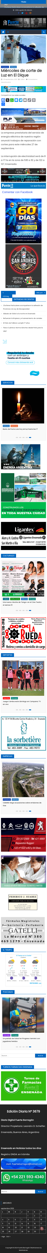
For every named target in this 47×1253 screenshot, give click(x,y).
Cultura (6, 599)
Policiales (7, 1035)
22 (28, 1227)
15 (28, 1223)
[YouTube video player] (14, 292)
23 (35, 1227)
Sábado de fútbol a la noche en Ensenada (19, 314)
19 (9, 1227)
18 (3, 1227)
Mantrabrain (23, 1250)
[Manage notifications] (42, 1228)
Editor (22, 79)
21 (22, 1227)
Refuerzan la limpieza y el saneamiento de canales (22, 318)
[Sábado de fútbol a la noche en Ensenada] (24, 673)
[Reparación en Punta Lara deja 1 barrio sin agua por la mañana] (24, 405)
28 (22, 1231)
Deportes (7, 689)
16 (35, 1223)
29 (29, 1231)
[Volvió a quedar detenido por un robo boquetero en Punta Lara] (24, 1015)
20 (16, 1227)
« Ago (3, 1236)
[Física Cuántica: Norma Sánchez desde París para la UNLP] (24, 578)
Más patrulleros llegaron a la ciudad (41, 293)
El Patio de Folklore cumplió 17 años (16, 323)
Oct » (8, 1236)
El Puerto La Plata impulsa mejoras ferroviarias (22, 803)
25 (3, 1231)
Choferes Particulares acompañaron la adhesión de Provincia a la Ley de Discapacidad (23, 307)
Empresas (5, 67)
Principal (22, 599)
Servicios (24, 426)
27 (16, 1231)
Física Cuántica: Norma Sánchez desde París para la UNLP (23, 329)
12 (9, 1223)
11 (2, 1223)
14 (22, 1223)
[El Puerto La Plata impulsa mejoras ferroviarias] (24, 779)
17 (41, 1223)
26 (9, 1231)
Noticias (13, 67)
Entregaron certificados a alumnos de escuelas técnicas (8, 296)
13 (15, 1223)
